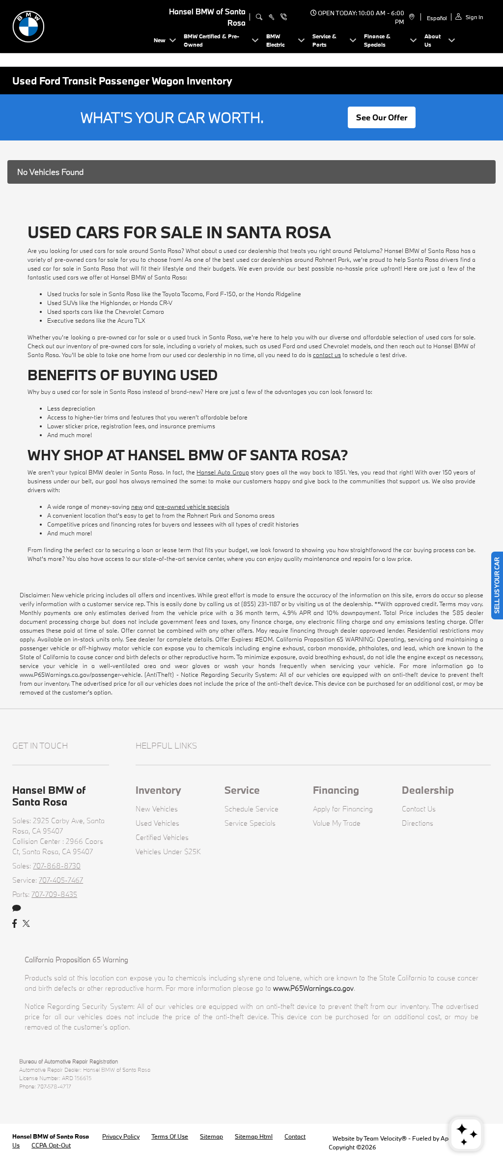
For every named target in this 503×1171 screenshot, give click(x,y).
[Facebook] (14, 924)
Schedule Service (251, 808)
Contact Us (419, 808)
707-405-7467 (61, 880)
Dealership (428, 790)
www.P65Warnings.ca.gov (313, 988)
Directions (417, 823)
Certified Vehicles (162, 837)
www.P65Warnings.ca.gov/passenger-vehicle (80, 674)
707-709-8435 (54, 894)
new (136, 506)
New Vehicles (157, 808)
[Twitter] (26, 924)
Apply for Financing (343, 808)
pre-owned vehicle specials (192, 506)
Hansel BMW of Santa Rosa (51, 1136)
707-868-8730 (57, 865)
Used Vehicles (157, 823)
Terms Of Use (169, 1136)
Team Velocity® (385, 1138)
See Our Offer (381, 117)
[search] (259, 17)
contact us (327, 355)
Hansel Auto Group (222, 472)
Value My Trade (337, 823)
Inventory (158, 790)
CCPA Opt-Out (51, 1145)
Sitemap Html (254, 1136)
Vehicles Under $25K (168, 851)
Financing (336, 790)
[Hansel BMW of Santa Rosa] (81, 25)
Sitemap (211, 1136)
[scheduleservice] (271, 17)
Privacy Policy (121, 1136)
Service (242, 790)
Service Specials (250, 823)
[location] (410, 17)
